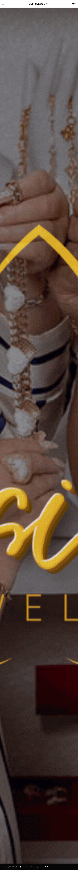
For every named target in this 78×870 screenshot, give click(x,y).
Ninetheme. (48, 867)
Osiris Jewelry (20, 867)
